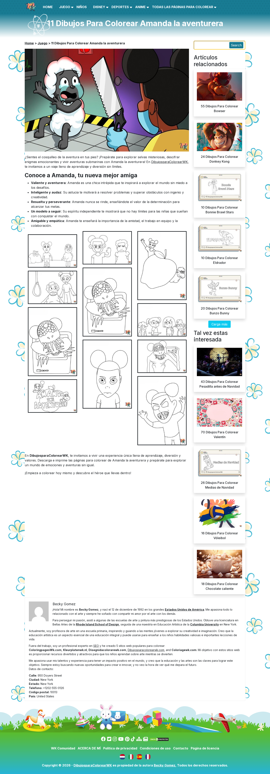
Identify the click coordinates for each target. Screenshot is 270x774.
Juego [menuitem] (64, 7)
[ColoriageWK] (148, 756)
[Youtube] (121, 739)
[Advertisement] (135, 304)
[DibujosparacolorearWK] (140, 756)
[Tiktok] (133, 739)
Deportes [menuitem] (120, 7)
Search (236, 45)
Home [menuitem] (48, 7)
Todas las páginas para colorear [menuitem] (182, 7)
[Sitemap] (139, 739)
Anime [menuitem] (140, 7)
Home (29, 43)
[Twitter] (109, 739)
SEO (96, 645)
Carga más (219, 324)
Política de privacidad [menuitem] (120, 748)
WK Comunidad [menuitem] (63, 748)
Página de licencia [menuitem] (205, 748)
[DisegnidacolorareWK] (131, 756)
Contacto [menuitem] (180, 748)
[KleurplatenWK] (123, 756)
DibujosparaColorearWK (169, 162)
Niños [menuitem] (81, 7)
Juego (42, 43)
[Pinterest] (127, 739)
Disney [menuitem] (99, 7)
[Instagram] (115, 739)
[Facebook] (103, 739)
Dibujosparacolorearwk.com (146, 650)
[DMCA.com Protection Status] (159, 739)
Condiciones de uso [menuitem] (155, 748)
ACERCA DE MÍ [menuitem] (89, 748)
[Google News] (145, 739)
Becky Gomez (164, 765)
